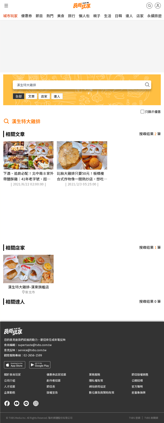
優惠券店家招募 (56, 374)
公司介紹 (9, 380)
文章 (31, 96)
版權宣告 (52, 392)
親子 (96, 15)
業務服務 (94, 374)
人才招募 (9, 386)
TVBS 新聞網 (151, 417)
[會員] (158, 6)
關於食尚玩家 (12, 374)
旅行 (71, 15)
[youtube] (17, 403)
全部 (18, 96)
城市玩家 (10, 15)
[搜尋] (149, 6)
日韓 (118, 15)
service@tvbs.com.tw (32, 350)
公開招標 (137, 380)
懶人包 (84, 15)
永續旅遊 (154, 15)
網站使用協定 (97, 386)
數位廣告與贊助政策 (101, 392)
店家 (140, 15)
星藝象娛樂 (139, 392)
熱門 (50, 15)
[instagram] (36, 403)
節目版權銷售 (140, 374)
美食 (60, 15)
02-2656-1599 (33, 355)
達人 (129, 15)
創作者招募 (54, 380)
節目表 (51, 386)
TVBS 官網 (134, 417)
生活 (107, 15)
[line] (26, 403)
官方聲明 (137, 386)
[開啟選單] (6, 6)
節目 (39, 15)
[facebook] (7, 403)
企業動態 (9, 392)
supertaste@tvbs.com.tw (35, 345)
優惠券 (26, 15)
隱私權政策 (96, 380)
